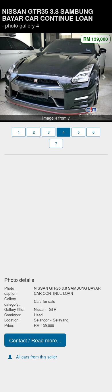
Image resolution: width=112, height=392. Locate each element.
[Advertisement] (56, 214)
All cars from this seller (36, 357)
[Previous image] (8, 76)
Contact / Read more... (35, 340)
